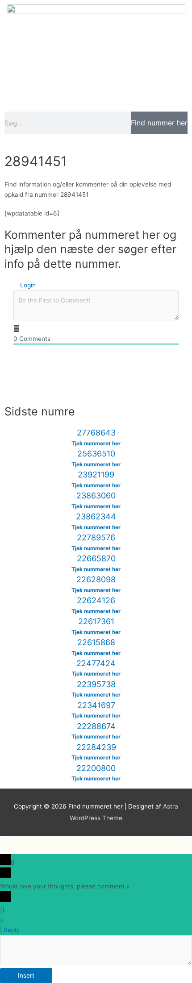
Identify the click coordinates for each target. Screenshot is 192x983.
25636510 (96, 453)
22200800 (96, 768)
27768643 (96, 432)
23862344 (96, 516)
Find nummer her (159, 122)
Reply (12, 929)
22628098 (96, 579)
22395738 (96, 684)
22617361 (96, 621)
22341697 (96, 705)
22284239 (96, 747)
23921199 (96, 474)
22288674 (96, 726)
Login (27, 285)
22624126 (96, 600)
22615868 (96, 642)
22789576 (96, 537)
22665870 (96, 558)
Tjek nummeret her (96, 443)
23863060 (96, 495)
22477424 (96, 663)
